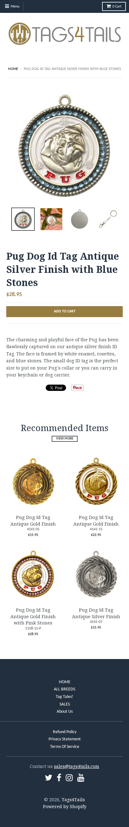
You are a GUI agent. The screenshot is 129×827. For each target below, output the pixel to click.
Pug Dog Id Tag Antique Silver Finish (96, 613)
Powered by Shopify (64, 806)
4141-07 (96, 622)
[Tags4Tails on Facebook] (59, 779)
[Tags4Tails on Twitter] (48, 779)
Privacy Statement (65, 739)
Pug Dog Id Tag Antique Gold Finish (33, 520)
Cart (116, 6)
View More (64, 439)
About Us (65, 711)
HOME (64, 682)
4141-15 (96, 529)
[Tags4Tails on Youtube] (81, 779)
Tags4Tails (73, 800)
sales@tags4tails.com (76, 766)
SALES (64, 704)
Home (13, 69)
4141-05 (33, 529)
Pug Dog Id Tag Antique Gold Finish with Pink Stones (33, 616)
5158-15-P (33, 628)
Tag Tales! (64, 697)
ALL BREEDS (64, 689)
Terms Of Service (64, 746)
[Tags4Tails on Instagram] (69, 779)
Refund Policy (64, 732)
